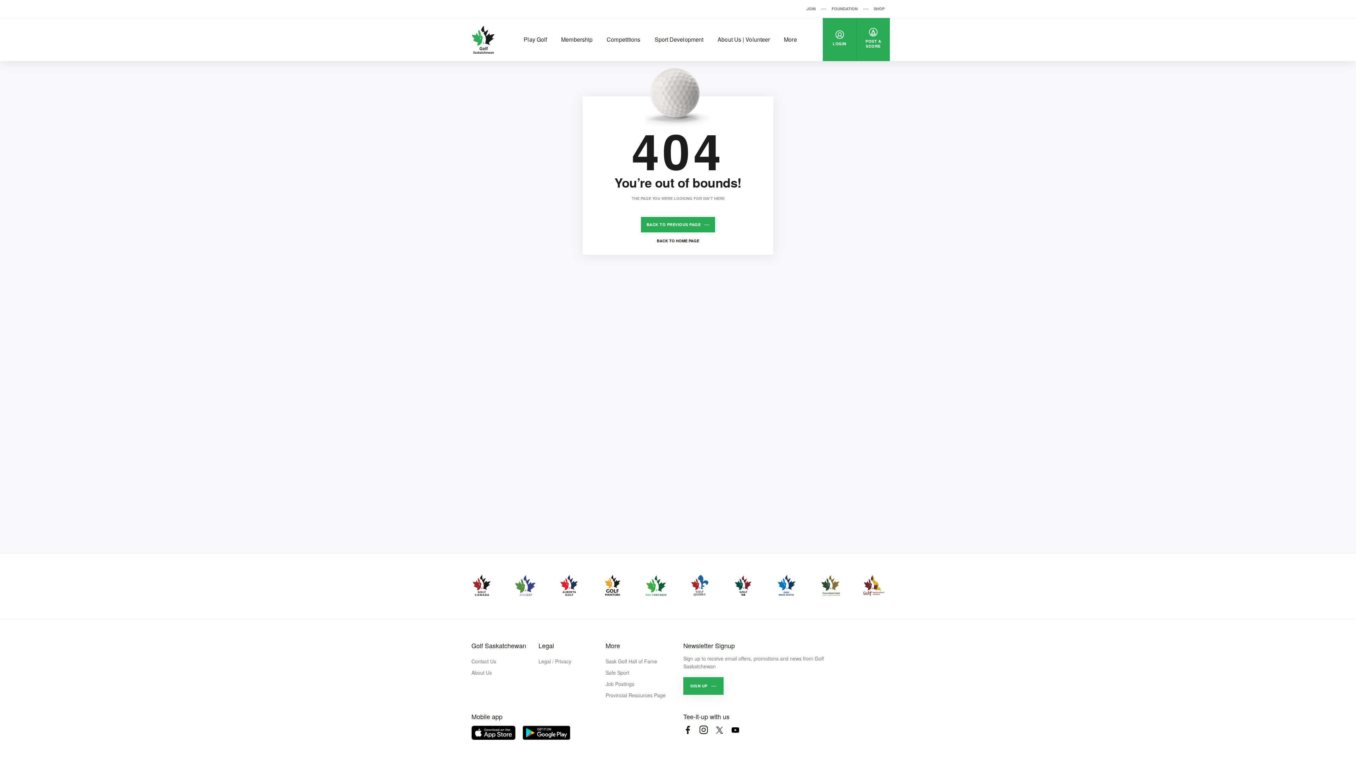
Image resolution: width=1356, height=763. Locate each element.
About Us (481, 672)
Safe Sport (617, 672)
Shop (879, 8)
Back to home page (678, 240)
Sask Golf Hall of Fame (631, 661)
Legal (546, 645)
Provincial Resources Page (636, 695)
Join (811, 8)
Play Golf (535, 39)
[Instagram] (703, 730)
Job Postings (620, 683)
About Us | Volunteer (744, 39)
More (790, 39)
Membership (577, 39)
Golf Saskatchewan (498, 645)
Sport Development (679, 39)
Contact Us (483, 661)
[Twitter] (719, 730)
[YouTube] (735, 730)
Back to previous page (674, 224)
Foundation (845, 8)
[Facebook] (687, 730)
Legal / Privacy (555, 661)
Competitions (623, 39)
